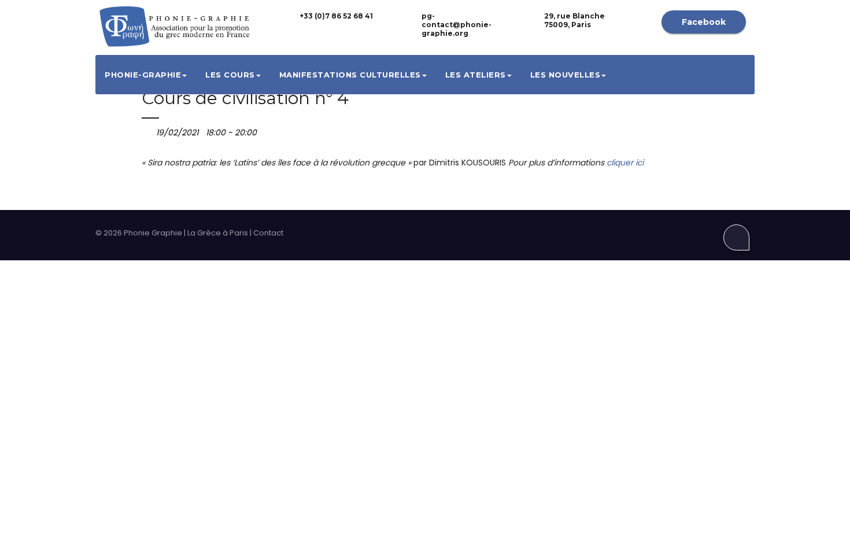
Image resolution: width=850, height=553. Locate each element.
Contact (268, 232)
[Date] (148, 129)
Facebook (704, 22)
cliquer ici (625, 162)
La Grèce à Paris (217, 232)
